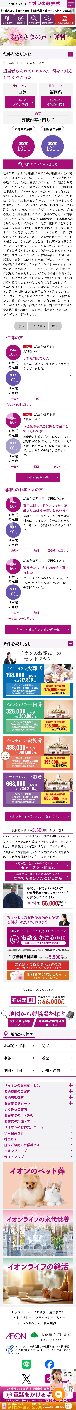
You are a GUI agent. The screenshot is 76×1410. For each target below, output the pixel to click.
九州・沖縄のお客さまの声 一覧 (38, 629)
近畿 (45, 1058)
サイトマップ (14, 1156)
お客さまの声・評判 (18, 1115)
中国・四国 (13, 1070)
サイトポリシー (21, 1317)
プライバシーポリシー (50, 1317)
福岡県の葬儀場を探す (56, 102)
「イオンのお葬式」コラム (23, 1127)
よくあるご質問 (15, 1109)
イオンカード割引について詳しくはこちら (38, 816)
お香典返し (8, 10)
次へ (55, 326)
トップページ (20, 1312)
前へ (21, 326)
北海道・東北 (15, 1045)
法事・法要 (23, 10)
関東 (45, 1045)
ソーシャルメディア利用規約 (36, 1323)
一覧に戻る (38, 326)
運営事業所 (57, 1312)
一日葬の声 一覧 (38, 477)
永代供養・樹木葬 (42, 10)
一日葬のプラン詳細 (20, 102)
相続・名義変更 (63, 10)
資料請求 (39, 1312)
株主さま (10, 1138)
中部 (7, 1058)
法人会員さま (14, 1133)
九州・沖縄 (51, 1070)
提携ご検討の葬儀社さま (22, 1144)
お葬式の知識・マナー (20, 1121)
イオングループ (15, 1150)
